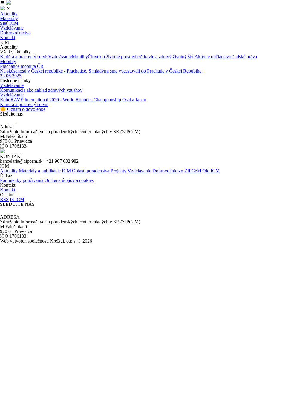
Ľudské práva (244, 56)
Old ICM (211, 170)
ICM (66, 170)
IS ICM (17, 199)
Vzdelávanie (12, 27)
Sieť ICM (9, 23)
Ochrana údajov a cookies (69, 180)
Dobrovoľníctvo (15, 32)
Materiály (9, 18)
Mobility (80, 56)
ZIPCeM (192, 170)
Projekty (118, 170)
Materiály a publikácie (40, 170)
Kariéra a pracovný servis (24, 56)
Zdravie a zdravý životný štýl (167, 56)
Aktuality (9, 13)
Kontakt (7, 37)
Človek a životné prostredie (114, 56)
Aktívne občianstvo (213, 56)
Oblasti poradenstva (90, 170)
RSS (4, 199)
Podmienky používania (21, 180)
